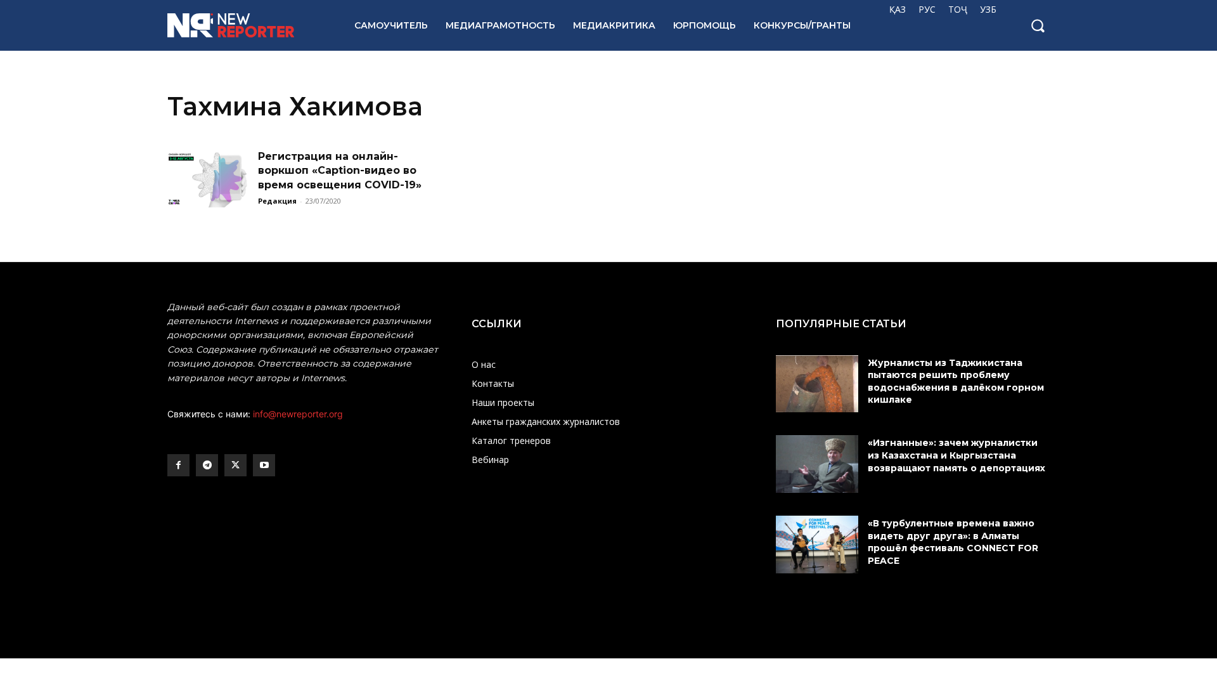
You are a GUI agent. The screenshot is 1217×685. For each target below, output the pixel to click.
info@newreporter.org (298, 413)
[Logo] (246, 25)
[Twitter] (235, 465)
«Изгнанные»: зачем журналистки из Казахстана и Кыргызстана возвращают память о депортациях (958, 455)
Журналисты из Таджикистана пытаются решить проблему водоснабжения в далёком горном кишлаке (956, 381)
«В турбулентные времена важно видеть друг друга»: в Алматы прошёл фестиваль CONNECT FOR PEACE (953, 542)
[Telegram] (207, 465)
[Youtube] (264, 465)
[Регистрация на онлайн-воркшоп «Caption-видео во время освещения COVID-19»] (208, 178)
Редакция (277, 201)
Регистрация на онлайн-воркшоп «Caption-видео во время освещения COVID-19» (340, 170)
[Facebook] (178, 465)
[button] (1038, 25)
